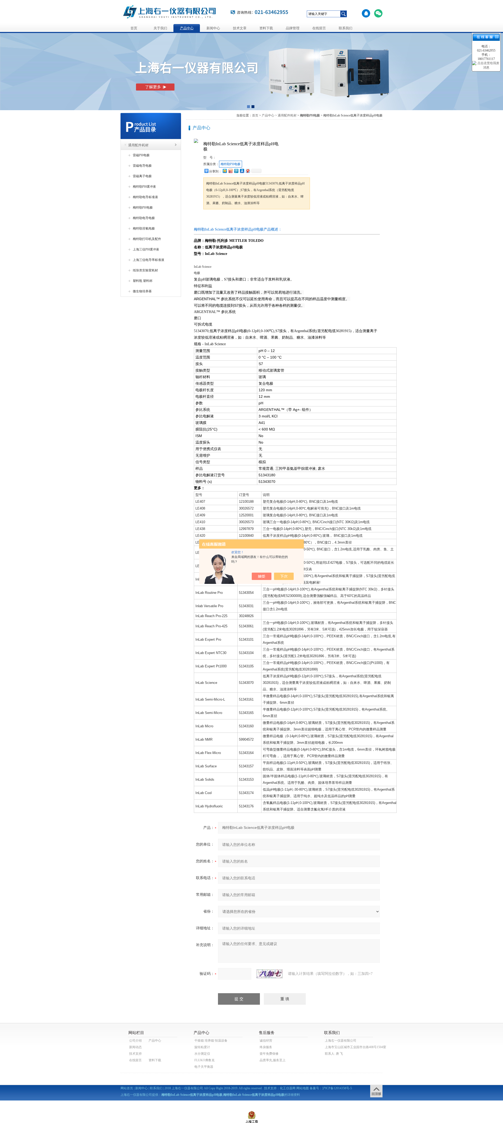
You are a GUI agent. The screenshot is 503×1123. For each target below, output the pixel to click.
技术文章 (240, 28)
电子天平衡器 (203, 1067)
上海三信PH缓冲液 (146, 249)
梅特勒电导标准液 (145, 197)
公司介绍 (135, 1040)
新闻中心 (213, 28)
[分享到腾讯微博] (236, 170)
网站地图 (302, 1088)
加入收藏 (257, 219)
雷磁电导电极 (142, 165)
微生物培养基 (142, 291)
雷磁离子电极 (142, 176)
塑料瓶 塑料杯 (142, 281)
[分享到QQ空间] (224, 170)
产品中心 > (269, 115)
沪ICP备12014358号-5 (337, 1088)
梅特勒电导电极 (144, 218)
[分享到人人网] (242, 170)
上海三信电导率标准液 (148, 260)
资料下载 (266, 28)
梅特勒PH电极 (143, 207)
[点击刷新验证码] (269, 973)
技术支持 (135, 1053)
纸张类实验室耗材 (145, 270)
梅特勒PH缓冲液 (144, 186)
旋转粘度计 (202, 1047)
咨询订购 (219, 219)
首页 (133, 28)
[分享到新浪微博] (230, 170)
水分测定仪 (202, 1053)
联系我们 (345, 28)
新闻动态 (135, 1047)
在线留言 (319, 28)
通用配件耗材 (138, 145)
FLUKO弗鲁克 (204, 1060)
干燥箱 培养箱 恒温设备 (210, 1040)
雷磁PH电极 (141, 155)
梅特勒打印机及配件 (147, 239)
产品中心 (187, 28)
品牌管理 (292, 28)
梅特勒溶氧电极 (144, 228)
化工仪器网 (288, 1088)
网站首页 (127, 1088)
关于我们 (160, 28)
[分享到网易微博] (247, 170)
